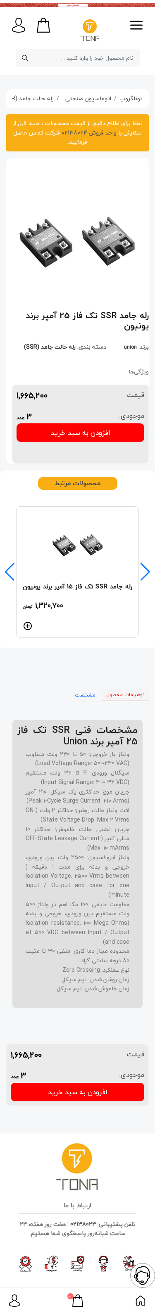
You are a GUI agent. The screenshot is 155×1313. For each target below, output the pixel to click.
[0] (78, 1299)
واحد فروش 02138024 (88, 133)
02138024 (83, 1224)
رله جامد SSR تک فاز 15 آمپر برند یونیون (77, 586)
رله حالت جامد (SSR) (50, 347)
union (130, 347)
